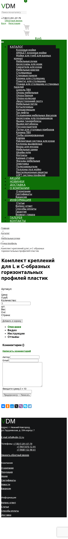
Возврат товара (25, 214)
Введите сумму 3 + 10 (14, 388)
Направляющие (25, 109)
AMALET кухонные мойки (31, 52)
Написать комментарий (17, 351)
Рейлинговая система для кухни (35, 140)
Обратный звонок (13, 20)
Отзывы (13, 336)
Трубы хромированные (30, 135)
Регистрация (14, 23)
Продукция (7, 472)
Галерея (16, 217)
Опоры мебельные (27, 92)
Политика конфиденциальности (16, 535)
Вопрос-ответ (24, 205)
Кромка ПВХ (23, 132)
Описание (14, 326)
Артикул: (6, 289)
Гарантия (21, 211)
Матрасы (21, 155)
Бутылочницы (24, 106)
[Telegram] (30, 406)
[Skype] (25, 406)
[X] (16, 406)
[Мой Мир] (12, 406)
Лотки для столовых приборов (35, 129)
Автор (6, 357)
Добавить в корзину (12, 321)
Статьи (20, 203)
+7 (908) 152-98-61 (26, 450)
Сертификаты (24, 194)
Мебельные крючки (27, 69)
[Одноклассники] (7, 406)
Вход (3, 23)
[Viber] (21, 406)
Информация (20, 199)
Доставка (17, 184)
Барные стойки (25, 158)
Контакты (18, 220)
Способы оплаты (26, 208)
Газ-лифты (22, 112)
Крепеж (20, 138)
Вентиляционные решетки (32, 172)
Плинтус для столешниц (31, 81)
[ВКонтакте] (3, 406)
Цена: (4, 294)
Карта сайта (19, 537)
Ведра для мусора (27, 146)
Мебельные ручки (26, 61)
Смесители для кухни (29, 66)
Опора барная (24, 95)
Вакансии (21, 196)
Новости (5, 484)
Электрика (22, 163)
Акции (15, 178)
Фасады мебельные (28, 160)
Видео (12, 330)
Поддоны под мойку (28, 169)
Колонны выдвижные (29, 143)
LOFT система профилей (30, 175)
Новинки (17, 181)
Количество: (8, 300)
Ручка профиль (9, 243)
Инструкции (16, 333)
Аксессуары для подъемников (34, 118)
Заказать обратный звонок (15, 455)
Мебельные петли (26, 103)
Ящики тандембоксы (28, 121)
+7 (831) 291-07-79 (11, 18)
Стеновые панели (26, 75)
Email (6, 360)
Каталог (16, 46)
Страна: (5, 315)
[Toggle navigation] (2, 42)
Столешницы (24, 72)
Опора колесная (26, 98)
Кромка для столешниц (30, 78)
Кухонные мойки (26, 49)
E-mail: (12, 437)
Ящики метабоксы (27, 123)
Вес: (3, 309)
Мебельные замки (27, 149)
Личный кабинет (9, 527)
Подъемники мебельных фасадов (36, 115)
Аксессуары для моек (29, 64)
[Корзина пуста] (38, 28)
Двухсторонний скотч (29, 101)
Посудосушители (26, 126)
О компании (19, 188)
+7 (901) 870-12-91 (26, 447)
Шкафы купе (23, 152)
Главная (5, 228)
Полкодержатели (26, 166)
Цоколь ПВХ (23, 89)
